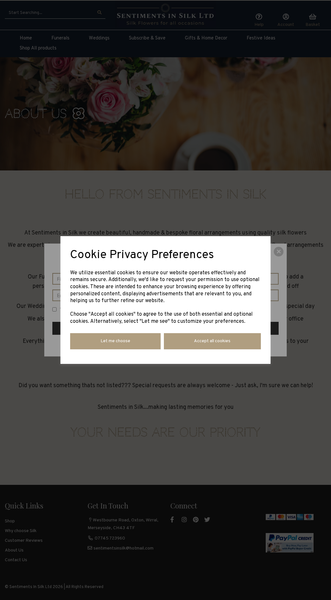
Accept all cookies (212, 341)
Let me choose (115, 341)
